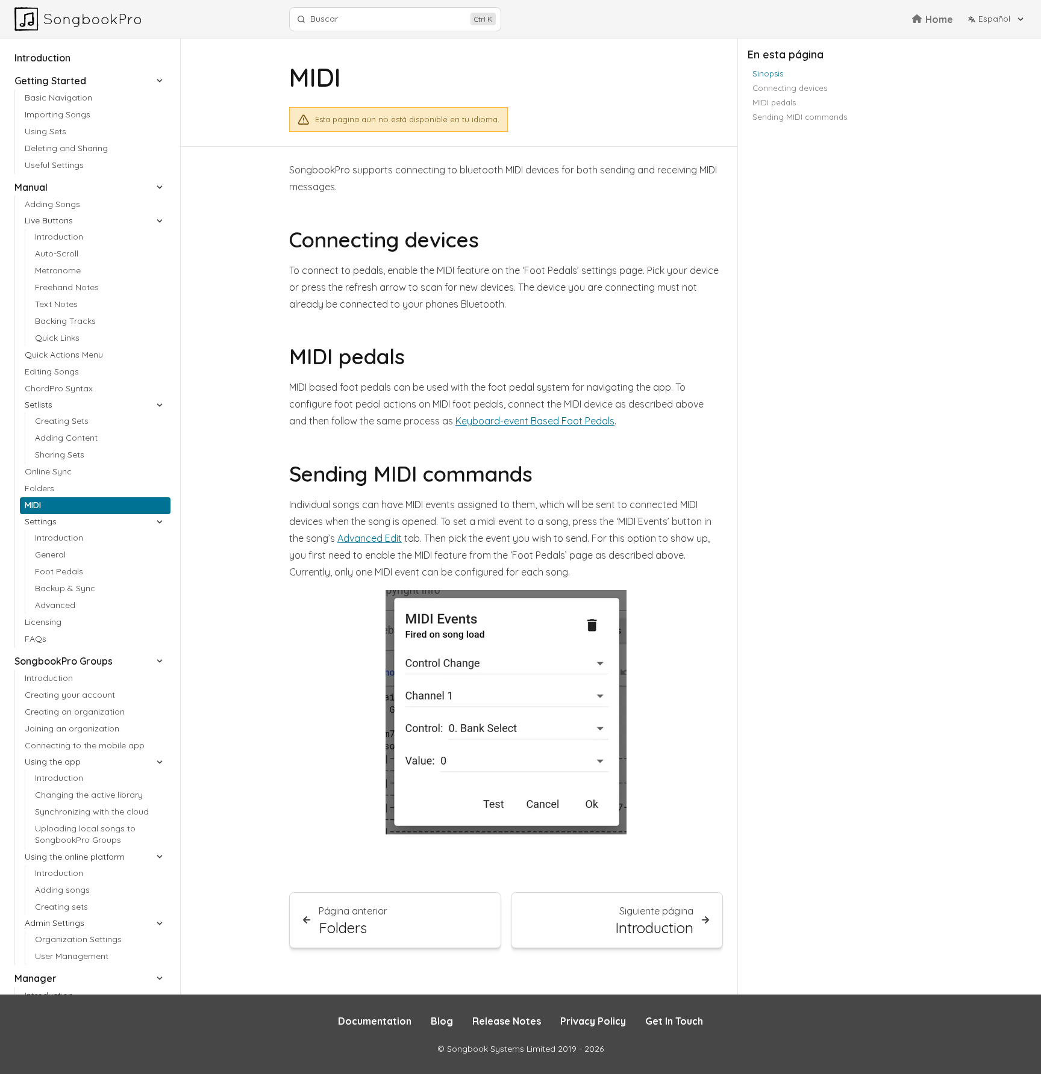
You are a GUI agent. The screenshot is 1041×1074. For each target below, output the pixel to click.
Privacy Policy (593, 1021)
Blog (442, 1021)
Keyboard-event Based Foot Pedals (534, 421)
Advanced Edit (369, 538)
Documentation (374, 1021)
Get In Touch (674, 1021)
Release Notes (506, 1021)
